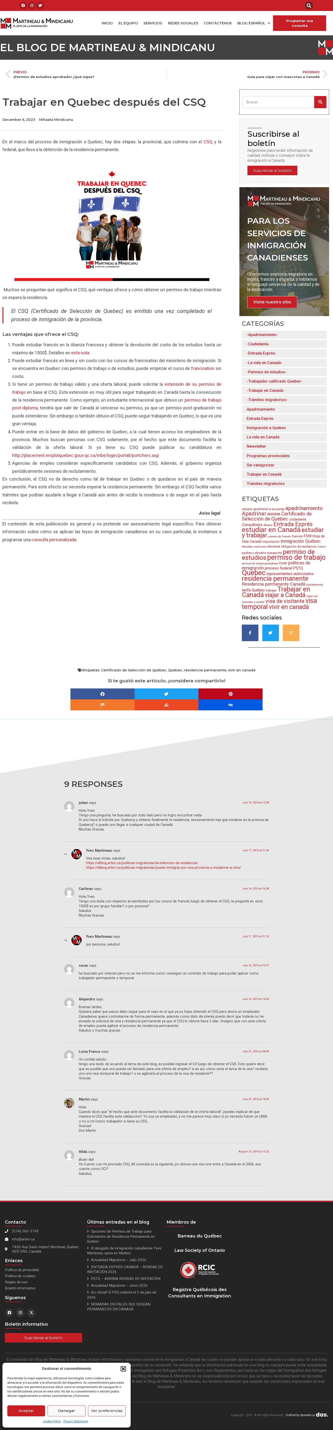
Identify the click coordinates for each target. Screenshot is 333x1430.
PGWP (283, 563)
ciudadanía (297, 519)
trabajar (271, 590)
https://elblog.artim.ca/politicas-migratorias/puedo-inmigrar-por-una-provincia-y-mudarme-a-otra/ (163, 868)
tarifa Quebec (253, 590)
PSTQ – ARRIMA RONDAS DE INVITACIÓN (125, 1278)
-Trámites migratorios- (267, 399)
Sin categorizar (260, 465)
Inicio (107, 23)
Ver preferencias (107, 1410)
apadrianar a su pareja (268, 509)
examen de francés (279, 536)
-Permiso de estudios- (267, 372)
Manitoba (247, 546)
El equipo (128, 23)
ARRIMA (273, 514)
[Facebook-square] (9, 1312)
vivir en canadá (289, 606)
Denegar (66, 1410)
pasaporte (274, 553)
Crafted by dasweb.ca (300, 1415)
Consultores (252, 524)
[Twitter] (40, 5)
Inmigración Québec (301, 541)
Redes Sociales (183, 23)
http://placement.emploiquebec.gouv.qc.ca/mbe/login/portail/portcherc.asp (85, 455)
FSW (308, 536)
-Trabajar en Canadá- (265, 390)
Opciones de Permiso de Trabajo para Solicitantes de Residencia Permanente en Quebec (121, 1236)
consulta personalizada (53, 539)
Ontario (321, 546)
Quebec (253, 573)
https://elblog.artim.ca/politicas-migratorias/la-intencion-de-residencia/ (142, 863)
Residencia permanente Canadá (273, 584)
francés (297, 536)
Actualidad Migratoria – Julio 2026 (119, 1260)
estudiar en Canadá (271, 530)
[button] (123, 1368)
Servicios (153, 23)
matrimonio (260, 546)
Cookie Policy (52, 1421)
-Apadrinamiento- (262, 334)
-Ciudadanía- (258, 344)
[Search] (320, 102)
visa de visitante (284, 601)
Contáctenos (218, 23)
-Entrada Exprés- (261, 353)
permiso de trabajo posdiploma (260, 563)
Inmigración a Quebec (266, 427)
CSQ (208, 141)
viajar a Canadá (285, 595)
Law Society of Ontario (199, 1250)
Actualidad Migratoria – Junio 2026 (119, 1285)
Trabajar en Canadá (264, 474)
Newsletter (256, 446)
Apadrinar (254, 513)
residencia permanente (275, 578)
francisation (202, 368)
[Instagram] (31, 5)
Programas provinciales (268, 456)
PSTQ (298, 568)
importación (271, 541)
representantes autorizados (290, 573)
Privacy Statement (75, 1421)
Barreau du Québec (199, 1235)
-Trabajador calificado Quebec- (274, 381)
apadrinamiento (304, 508)
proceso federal (278, 568)
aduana (247, 509)
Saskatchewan (314, 584)
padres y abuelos (254, 553)
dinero (268, 525)
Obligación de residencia (298, 546)
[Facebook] (23, 5)
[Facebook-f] (250, 633)
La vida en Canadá (263, 437)
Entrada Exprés (260, 418)
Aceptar (26, 1410)
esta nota (80, 352)
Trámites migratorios (266, 483)
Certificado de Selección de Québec (277, 516)
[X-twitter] (31, 1312)
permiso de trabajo (296, 557)
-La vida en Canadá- (264, 362)
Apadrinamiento (261, 409)
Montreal (274, 546)
